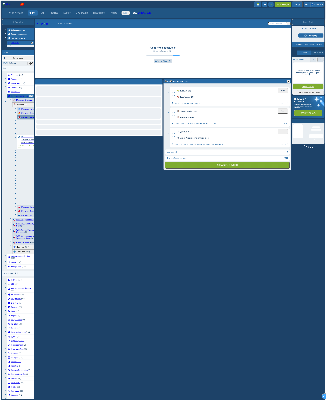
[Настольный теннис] (42, 23)
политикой (298, 61)
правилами (317, 60)
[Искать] (289, 23)
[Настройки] (307, 4)
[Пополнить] (271, 4)
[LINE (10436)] (37, 23)
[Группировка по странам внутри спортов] (32, 79)
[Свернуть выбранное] (29, 79)
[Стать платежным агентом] (264, 4)
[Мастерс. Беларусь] (47, 23)
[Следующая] (171, 81)
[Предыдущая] (32, 43)
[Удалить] (288, 81)
